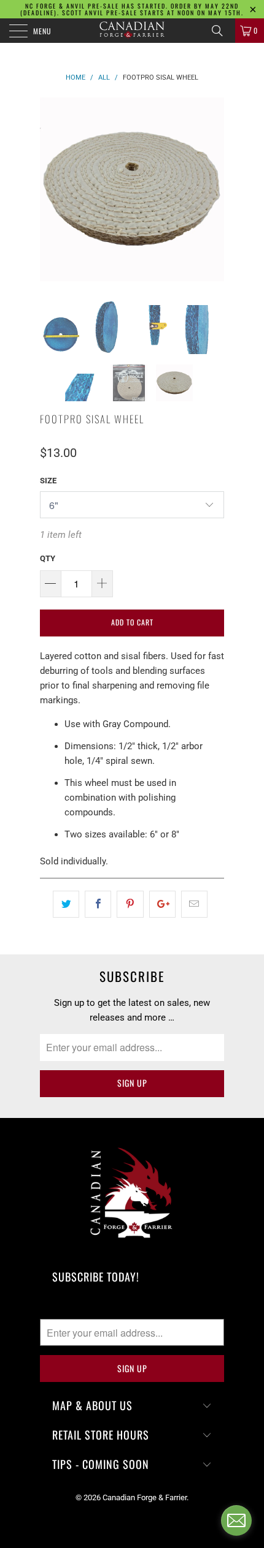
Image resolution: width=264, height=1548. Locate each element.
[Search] (222, 30)
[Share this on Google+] (162, 904)
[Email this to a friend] (194, 904)
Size (48, 480)
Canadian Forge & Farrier (145, 1497)
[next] (212, 189)
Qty (47, 558)
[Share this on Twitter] (66, 904)
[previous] (51, 189)
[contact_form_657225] (236, 1520)
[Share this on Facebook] (98, 904)
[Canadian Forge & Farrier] (132, 30)
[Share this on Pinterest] (130, 904)
